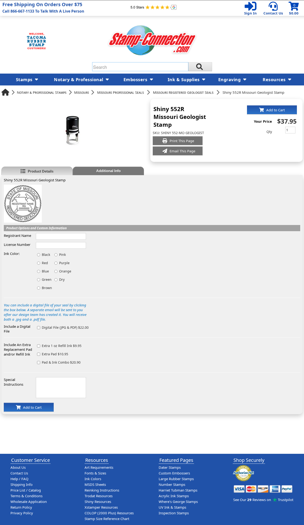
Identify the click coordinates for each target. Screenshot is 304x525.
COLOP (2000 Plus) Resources (109, 513)
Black (46, 254)
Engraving (230, 79)
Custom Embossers (174, 473)
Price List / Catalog (25, 490)
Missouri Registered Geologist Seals (183, 92)
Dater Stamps (170, 467)
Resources (275, 79)
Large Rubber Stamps (176, 478)
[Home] (5, 92)
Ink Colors (93, 478)
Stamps (25, 79)
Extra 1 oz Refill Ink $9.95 (61, 345)
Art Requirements (99, 467)
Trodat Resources (99, 495)
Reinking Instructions (102, 490)
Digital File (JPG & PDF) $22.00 (65, 327)
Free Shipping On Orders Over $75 (43, 7)
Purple (64, 263)
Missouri (81, 92)
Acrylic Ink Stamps (174, 495)
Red (45, 263)
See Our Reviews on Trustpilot (263, 499)
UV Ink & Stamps (172, 507)
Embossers (136, 79)
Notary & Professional (79, 79)
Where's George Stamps (178, 501)
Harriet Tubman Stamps (178, 490)
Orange (65, 271)
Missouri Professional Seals (120, 92)
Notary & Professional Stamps (41, 92)
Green (47, 279)
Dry (62, 279)
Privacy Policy (21, 513)
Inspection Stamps (174, 513)
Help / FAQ (19, 478)
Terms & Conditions (26, 495)
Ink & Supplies (184, 79)
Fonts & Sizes (95, 473)
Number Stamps (172, 484)
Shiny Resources (98, 501)
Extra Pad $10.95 (55, 354)
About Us (18, 467)
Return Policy (21, 507)
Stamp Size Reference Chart (107, 518)
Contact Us (273, 13)
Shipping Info (21, 484)
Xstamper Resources (101, 507)
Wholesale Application (28, 501)
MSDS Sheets (95, 484)
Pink (62, 254)
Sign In (250, 13)
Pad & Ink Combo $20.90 (61, 362)
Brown (47, 288)
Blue (45, 271)
